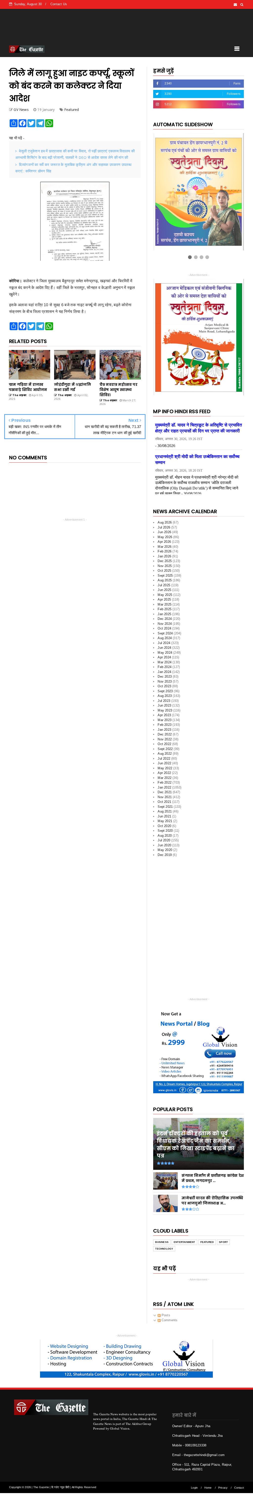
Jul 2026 (164, 527)
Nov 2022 (165, 739)
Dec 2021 (165, 792)
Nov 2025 (165, 566)
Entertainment (184, 1242)
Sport (223, 1242)
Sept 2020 (165, 830)
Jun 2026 (164, 532)
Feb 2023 (164, 725)
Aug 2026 (165, 522)
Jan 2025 (164, 614)
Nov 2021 (165, 797)
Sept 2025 (165, 575)
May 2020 (165, 850)
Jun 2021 (164, 816)
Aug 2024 (165, 638)
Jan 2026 (164, 556)
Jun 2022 (164, 763)
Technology (164, 1248)
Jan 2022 (164, 787)
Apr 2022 (164, 773)
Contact (239, 1487)
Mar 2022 (164, 778)
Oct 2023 (164, 686)
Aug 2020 (165, 835)
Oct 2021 (164, 802)
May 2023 (165, 710)
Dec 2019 (165, 855)
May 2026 (165, 537)
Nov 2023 (165, 681)
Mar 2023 (164, 720)
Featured (71, 109)
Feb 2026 (164, 551)
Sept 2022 (165, 749)
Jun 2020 (164, 845)
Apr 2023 (164, 715)
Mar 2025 (164, 604)
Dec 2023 (165, 676)
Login (194, 1487)
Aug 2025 (165, 580)
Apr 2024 (164, 657)
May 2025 (165, 595)
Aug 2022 (165, 753)
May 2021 (165, 821)
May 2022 (165, 768)
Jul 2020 (164, 840)
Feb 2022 (164, 782)
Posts (165, 1315)
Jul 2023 (164, 701)
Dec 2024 (165, 619)
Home (208, 1487)
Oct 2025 (164, 570)
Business (162, 1242)
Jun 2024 (164, 647)
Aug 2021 (165, 811)
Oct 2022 (164, 744)
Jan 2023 (164, 729)
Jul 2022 (164, 758)
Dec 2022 (165, 734)
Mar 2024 (164, 662)
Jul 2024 (164, 643)
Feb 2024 (164, 667)
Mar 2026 (164, 546)
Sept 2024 (165, 633)
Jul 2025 (164, 585)
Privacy (223, 1487)
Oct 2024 (164, 628)
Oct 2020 (164, 826)
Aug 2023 (165, 696)
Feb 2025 (164, 609)
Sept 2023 (165, 691)
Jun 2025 (164, 590)
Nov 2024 (165, 624)
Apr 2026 (164, 542)
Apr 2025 (164, 599)
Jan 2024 (164, 672)
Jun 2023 (164, 705)
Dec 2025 (165, 561)
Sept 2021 (165, 807)
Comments (169, 1320)
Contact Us (58, 4)
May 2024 (165, 652)
